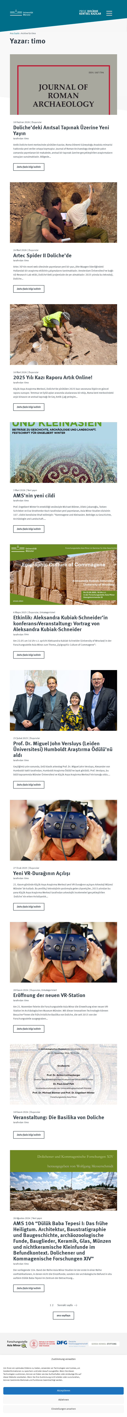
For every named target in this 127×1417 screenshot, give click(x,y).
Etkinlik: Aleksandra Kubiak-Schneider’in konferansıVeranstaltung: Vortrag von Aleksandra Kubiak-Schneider (60, 623)
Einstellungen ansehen (63, 1409)
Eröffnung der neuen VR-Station (49, 995)
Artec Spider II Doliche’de (42, 256)
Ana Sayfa (14, 33)
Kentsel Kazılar (90, 13)
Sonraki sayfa (67, 1305)
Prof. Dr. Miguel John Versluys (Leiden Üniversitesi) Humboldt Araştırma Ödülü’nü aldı (62, 749)
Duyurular (37, 122)
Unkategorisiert (47, 612)
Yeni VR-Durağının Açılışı (41, 873)
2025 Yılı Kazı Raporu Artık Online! (52, 378)
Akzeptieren (63, 1391)
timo (26, 138)
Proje (82, 11)
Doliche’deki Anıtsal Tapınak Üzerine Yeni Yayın (61, 130)
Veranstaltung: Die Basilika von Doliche (58, 1117)
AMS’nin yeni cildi (34, 496)
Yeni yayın (32, 490)
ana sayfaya (63, 1315)
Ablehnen (63, 1400)
